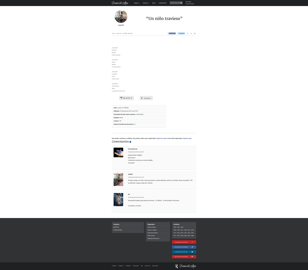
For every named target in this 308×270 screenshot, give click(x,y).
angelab (118, 33)
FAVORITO (147, 98)
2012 (192, 232)
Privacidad (136, 265)
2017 (175, 232)
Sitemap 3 (128, 265)
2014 (185, 232)
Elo (135, 124)
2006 (192, 235)
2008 (185, 235)
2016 (178, 232)
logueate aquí (187, 138)
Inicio (113, 33)
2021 (182, 230)
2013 (189, 232)
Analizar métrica (152, 227)
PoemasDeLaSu (132, 149)
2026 (175, 227)
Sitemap (114, 265)
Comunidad (163, 3)
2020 (185, 230)
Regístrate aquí (161, 138)
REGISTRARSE (190, 3)
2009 (182, 235)
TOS (142, 265)
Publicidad (155, 265)
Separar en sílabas (152, 230)
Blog (154, 3)
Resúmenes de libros (153, 232)
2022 (178, 230)
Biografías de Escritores (153, 238)
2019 (189, 230)
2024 (182, 227)
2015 (182, 232)
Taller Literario (151, 235)
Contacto (147, 265)
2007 (189, 235)
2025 (178, 227)
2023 (175, 230)
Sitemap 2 (121, 265)
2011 (175, 235)
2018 (192, 230)
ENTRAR (189, 1)
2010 (178, 235)
